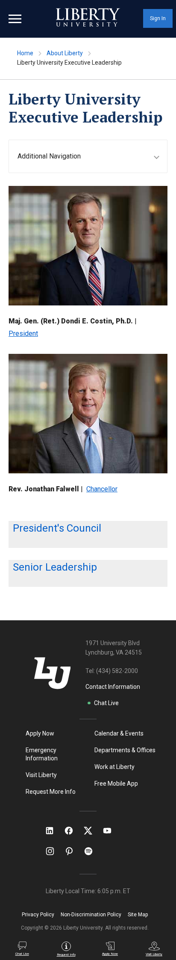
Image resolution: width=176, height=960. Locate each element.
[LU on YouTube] (111, 830)
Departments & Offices (124, 750)
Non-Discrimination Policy (91, 915)
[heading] (92, 156)
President (23, 333)
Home (25, 53)
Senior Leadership (55, 567)
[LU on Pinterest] (72, 851)
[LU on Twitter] (92, 830)
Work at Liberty (114, 766)
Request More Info (51, 791)
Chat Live (106, 703)
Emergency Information (42, 754)
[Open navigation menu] (15, 19)
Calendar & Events (119, 733)
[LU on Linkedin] (54, 830)
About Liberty (65, 53)
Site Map (138, 915)
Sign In (158, 18)
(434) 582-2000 (117, 670)
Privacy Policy (38, 915)
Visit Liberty (41, 775)
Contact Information (112, 686)
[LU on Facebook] (73, 830)
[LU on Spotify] (92, 851)
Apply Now (40, 733)
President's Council (57, 528)
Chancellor (101, 489)
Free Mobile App (116, 783)
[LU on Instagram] (54, 851)
